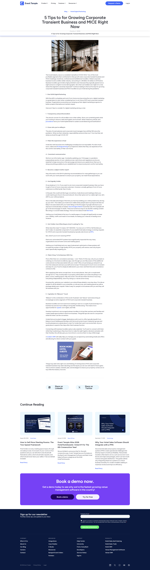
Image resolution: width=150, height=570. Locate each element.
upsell (59, 307)
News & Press (71, 438)
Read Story (23, 462)
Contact (22, 553)
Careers (22, 550)
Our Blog (23, 547)
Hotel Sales (33, 438)
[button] (44, 3)
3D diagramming (62, 146)
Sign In (79, 555)
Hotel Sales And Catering (113, 541)
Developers (80, 550)
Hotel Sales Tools (111, 544)
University (80, 544)
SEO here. (90, 210)
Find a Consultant (82, 547)
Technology (110, 438)
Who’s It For (24, 541)
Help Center (81, 541)
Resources (52, 550)
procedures (49, 121)
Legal (45, 565)
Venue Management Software (115, 550)
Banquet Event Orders (56, 553)
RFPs (92, 232)
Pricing (53, 3)
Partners (51, 555)
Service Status (81, 553)
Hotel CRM (108, 547)
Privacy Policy (37, 565)
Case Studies (53, 544)
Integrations (53, 541)
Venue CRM (109, 553)
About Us (23, 544)
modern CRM (51, 337)
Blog (65, 11)
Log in (128, 3)
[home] (29, 3)
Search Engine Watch (75, 207)
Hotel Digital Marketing (78, 11)
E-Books (51, 547)
